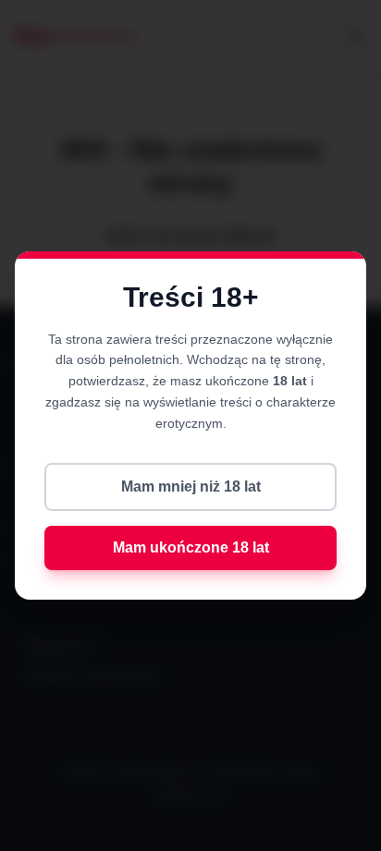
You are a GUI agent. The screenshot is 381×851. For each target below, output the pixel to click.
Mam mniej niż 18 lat (191, 486)
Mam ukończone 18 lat (191, 547)
